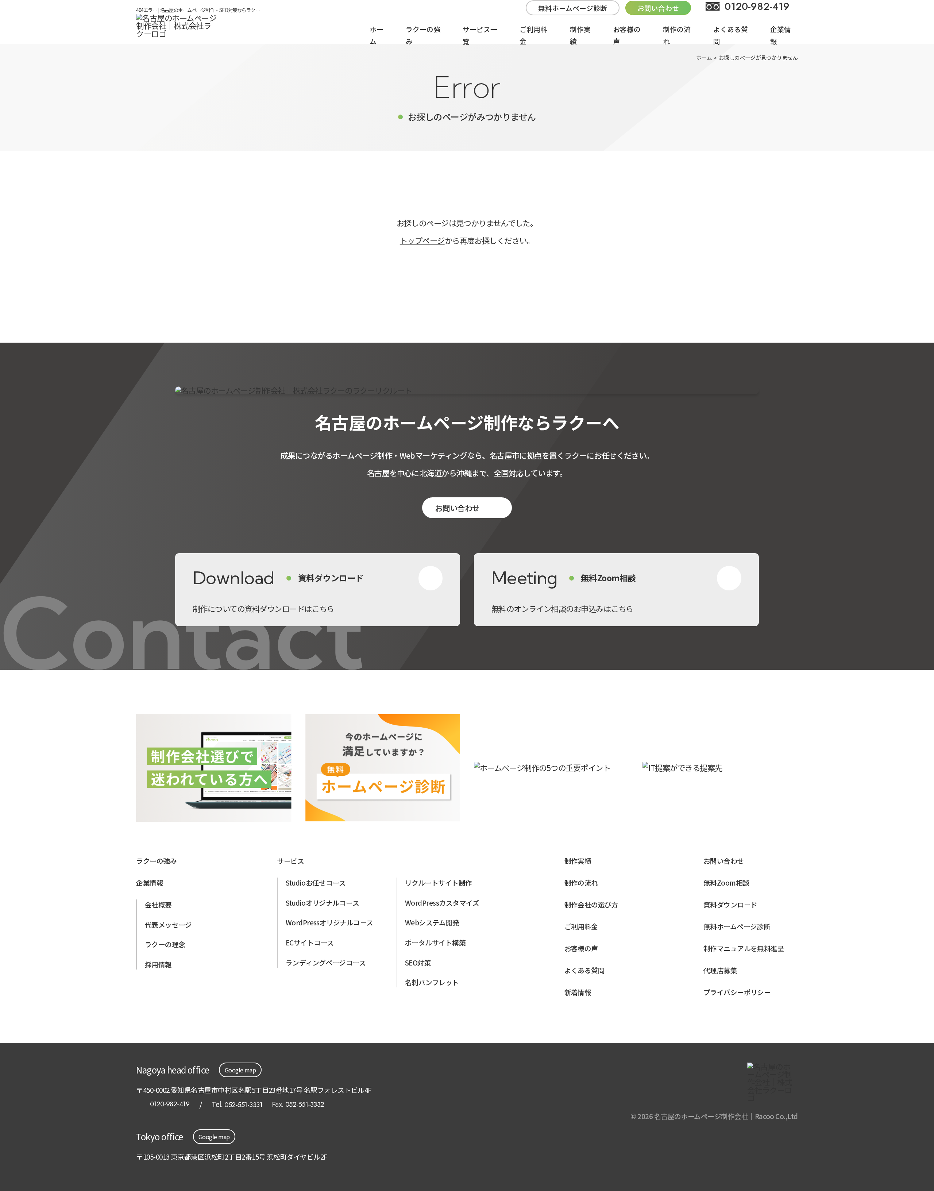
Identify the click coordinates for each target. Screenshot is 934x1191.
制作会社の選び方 (591, 904)
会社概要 (158, 904)
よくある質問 (584, 970)
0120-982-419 (169, 1104)
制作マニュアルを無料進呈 (743, 948)
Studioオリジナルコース (322, 902)
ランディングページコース (326, 962)
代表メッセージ (168, 924)
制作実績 (577, 861)
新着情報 (577, 992)
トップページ (422, 240)
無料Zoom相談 (726, 882)
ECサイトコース (310, 942)
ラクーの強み (156, 861)
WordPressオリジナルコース (329, 922)
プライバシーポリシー (737, 992)
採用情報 (158, 964)
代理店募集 (720, 970)
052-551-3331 (243, 1105)
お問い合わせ (457, 507)
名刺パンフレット (432, 982)
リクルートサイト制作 (438, 882)
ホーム (704, 57)
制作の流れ (581, 882)
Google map (240, 1069)
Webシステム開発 (432, 922)
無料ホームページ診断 (572, 8)
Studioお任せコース (316, 882)
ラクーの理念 (165, 944)
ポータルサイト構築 (435, 942)
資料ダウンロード (730, 904)
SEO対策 (418, 962)
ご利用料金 (581, 926)
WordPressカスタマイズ (442, 902)
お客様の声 (581, 948)
